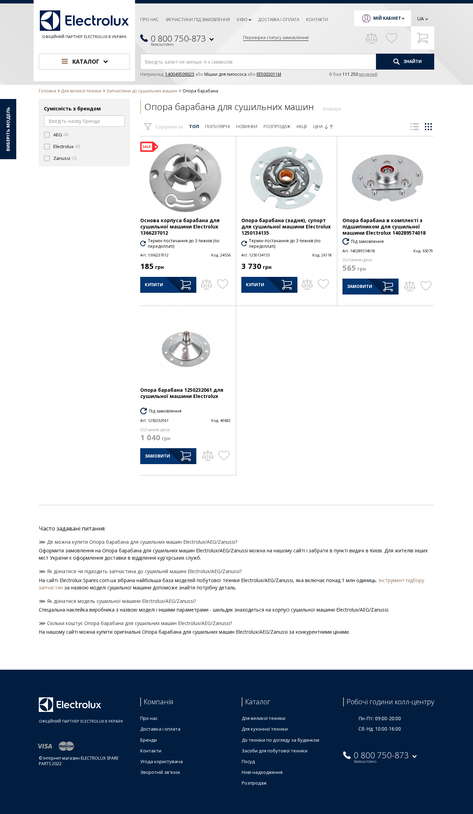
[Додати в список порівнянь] (206, 284)
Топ (194, 126)
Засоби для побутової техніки (274, 751)
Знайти (412, 61)
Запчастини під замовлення (198, 19)
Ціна (318, 126)
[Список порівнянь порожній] (371, 38)
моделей (368, 74)
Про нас (149, 19)
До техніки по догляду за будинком (280, 740)
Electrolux (63, 147)
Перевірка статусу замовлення (276, 37)
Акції (301, 126)
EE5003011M (269, 74)
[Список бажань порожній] (392, 38)
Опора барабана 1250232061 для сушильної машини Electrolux (181, 393)
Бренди (148, 740)
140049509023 (179, 74)
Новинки (246, 126)
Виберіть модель (8, 129)
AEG (57, 135)
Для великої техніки (263, 718)
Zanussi (61, 158)
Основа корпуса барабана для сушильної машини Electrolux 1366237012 (180, 226)
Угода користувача (161, 761)
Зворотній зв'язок (160, 772)
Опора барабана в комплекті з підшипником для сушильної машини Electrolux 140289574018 (384, 226)
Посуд (248, 761)
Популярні (217, 126)
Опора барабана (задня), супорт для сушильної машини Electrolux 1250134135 (286, 226)
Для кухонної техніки (265, 729)
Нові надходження (262, 772)
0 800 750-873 (178, 38)
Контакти (317, 19)
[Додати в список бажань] (222, 284)
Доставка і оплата (278, 19)
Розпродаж (277, 126)
